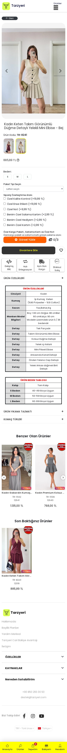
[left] (4, 477)
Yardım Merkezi (11, 634)
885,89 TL (10, 160)
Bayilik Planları (10, 628)
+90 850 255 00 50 (33, 692)
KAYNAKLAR (13, 668)
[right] (63, 477)
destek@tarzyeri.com (33, 697)
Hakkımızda (9, 621)
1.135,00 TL (16, 506)
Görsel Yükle (26, 239)
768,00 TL (50, 506)
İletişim (6, 646)
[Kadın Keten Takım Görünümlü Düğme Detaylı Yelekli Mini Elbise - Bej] (21, 146)
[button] (6, 71)
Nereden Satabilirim (20, 679)
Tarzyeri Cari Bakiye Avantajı (19, 640)
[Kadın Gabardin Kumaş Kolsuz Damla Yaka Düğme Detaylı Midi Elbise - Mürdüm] (17, 467)
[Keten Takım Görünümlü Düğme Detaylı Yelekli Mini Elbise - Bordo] (8, 146)
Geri (11, 18)
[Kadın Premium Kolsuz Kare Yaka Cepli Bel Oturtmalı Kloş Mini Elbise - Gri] (50, 467)
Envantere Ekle (29, 250)
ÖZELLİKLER (13, 657)
